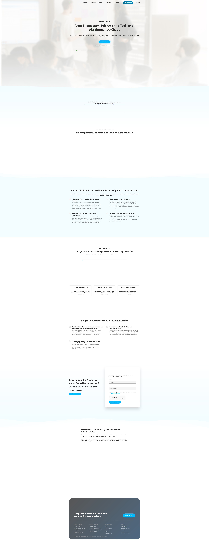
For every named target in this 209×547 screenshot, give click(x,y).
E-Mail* (110, 386)
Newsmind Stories (77, 526)
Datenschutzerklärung (115, 393)
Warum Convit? (108, 529)
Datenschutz (104, 536)
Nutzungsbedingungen (91, 536)
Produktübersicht (77, 529)
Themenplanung (93, 526)
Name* (110, 380)
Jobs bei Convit (108, 533)
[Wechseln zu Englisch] (138, 2)
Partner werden (108, 528)
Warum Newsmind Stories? (79, 528)
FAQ (106, 526)
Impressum (99, 536)
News (106, 531)
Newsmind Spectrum (78, 532)
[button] (104, 41)
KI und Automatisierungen (95, 528)
